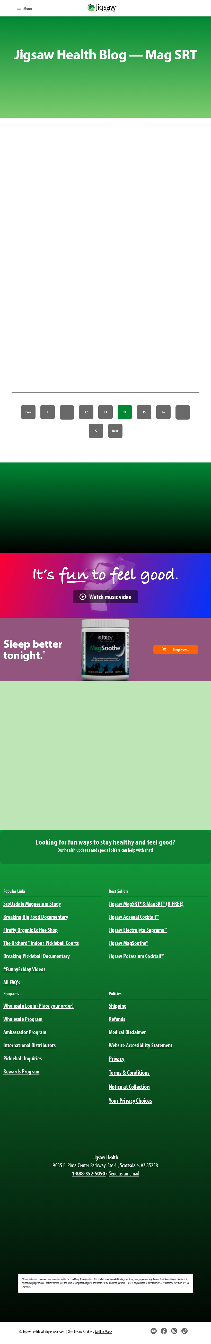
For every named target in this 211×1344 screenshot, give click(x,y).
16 (163, 412)
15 (144, 412)
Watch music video (110, 597)
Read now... (93, 202)
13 (105, 412)
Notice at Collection (129, 1086)
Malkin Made (103, 1331)
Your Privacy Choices (130, 1100)
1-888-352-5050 (89, 1173)
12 (86, 412)
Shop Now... (181, 649)
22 (96, 431)
